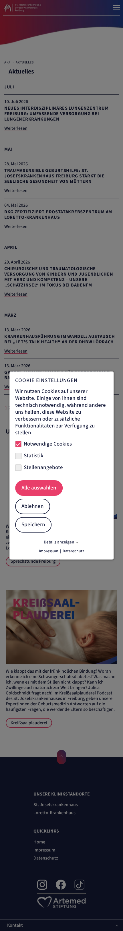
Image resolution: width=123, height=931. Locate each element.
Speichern (33, 525)
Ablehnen (32, 506)
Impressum (48, 551)
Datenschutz (73, 551)
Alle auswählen (38, 488)
